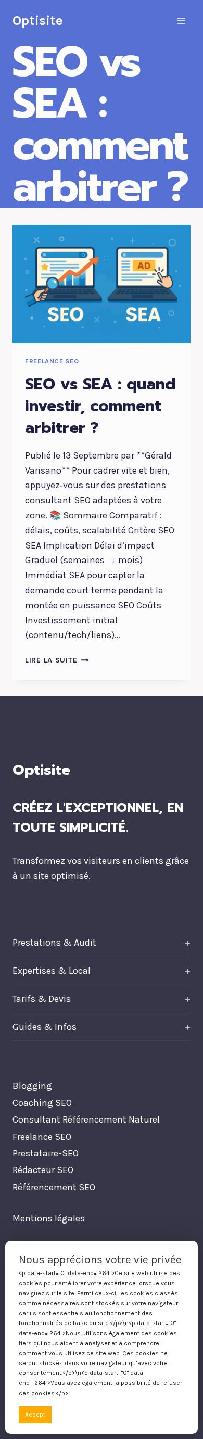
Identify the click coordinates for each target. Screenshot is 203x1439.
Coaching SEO (42, 1103)
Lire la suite (56, 660)
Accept (35, 1414)
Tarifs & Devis (41, 998)
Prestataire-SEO (45, 1153)
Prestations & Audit (54, 942)
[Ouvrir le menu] (181, 20)
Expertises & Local (51, 970)
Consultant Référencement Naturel (86, 1119)
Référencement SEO (53, 1187)
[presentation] (101, 284)
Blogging (32, 1085)
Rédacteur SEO (42, 1170)
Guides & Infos (44, 1027)
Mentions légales (48, 1218)
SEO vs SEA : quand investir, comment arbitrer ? (100, 406)
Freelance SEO (52, 361)
